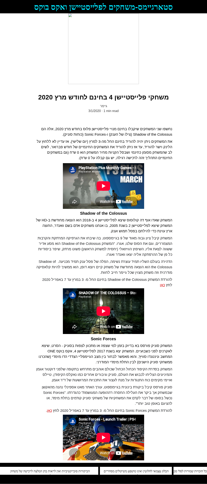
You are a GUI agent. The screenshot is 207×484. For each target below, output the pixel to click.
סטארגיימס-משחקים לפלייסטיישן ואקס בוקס (103, 6)
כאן (162, 285)
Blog (7, 49)
